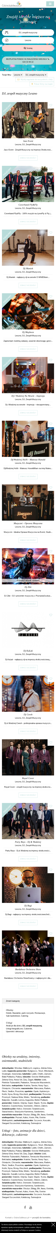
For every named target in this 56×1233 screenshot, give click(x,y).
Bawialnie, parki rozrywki (23, 1013)
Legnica (36, 1068)
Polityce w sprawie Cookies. (31, 1230)
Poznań (18, 1117)
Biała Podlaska (8, 1077)
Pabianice (25, 1082)
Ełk (38, 1114)
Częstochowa (17, 1106)
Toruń (40, 1071)
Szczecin (38, 1120)
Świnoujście (36, 1123)
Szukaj (29, 48)
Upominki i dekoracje (15, 1031)
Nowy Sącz (43, 1085)
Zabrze (44, 1106)
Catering (24, 1016)
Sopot (30, 1103)
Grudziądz (6, 1074)
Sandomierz (39, 1111)
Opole (36, 1091)
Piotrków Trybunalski (11, 1082)
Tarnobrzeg (35, 1097)
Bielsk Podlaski (41, 1100)
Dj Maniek (28, 268)
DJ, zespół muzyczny (36, 75)
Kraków (27, 1085)
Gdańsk (16, 1103)
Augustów (29, 1100)
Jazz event (28, 141)
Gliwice (37, 1106)
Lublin (34, 1074)
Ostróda (49, 1114)
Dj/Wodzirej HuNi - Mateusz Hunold (28, 459)
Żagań (30, 1080)
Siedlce (11, 1091)
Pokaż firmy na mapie (43, 84)
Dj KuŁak (28, 650)
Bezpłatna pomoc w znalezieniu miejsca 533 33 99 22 (26, 60)
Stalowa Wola (17, 1097)
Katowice (6, 1106)
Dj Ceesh (28, 714)
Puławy (19, 1077)
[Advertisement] (29, 1047)
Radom (47, 1088)
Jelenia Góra (46, 1068)
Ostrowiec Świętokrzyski (33, 1109)
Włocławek (48, 1071)
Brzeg (15, 1094)
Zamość (47, 1074)
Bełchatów (6, 1085)
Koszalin (46, 1120)
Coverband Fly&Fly (28, 204)
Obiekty (9, 1010)
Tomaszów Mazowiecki (40, 1082)
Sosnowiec (28, 1106)
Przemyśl (6, 1097)
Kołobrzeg (25, 1123)
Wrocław (18, 1068)
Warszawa (38, 1088)
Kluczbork (24, 1094)
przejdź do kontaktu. (41, 1217)
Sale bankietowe (13, 1016)
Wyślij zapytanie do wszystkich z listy (36, 79)
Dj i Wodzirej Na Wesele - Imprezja (28, 396)
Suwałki (14, 1100)
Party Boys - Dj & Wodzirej (28, 842)
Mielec (26, 1097)
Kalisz (25, 1117)
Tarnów (34, 1085)
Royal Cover (28, 778)
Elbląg (33, 1114)
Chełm (40, 1074)
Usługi (9, 1022)
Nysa (10, 1094)
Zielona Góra (7, 1080)
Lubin (4, 1071)
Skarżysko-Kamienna (24, 1111)
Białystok (6, 1100)
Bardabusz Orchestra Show (28, 969)
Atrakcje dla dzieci (13, 1026)
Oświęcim (6, 1088)
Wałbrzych (27, 1068)
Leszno (18, 75)
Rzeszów (47, 1094)
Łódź (44, 1080)
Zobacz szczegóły (28, 158)
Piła (36, 1117)
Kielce (19, 1109)
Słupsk (37, 1103)
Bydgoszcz (32, 1071)
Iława (43, 1114)
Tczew (43, 1103)
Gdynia (24, 1103)
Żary (25, 1080)
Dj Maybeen (28, 332)
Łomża (21, 1100)
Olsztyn (26, 1114)
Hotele (8, 1013)
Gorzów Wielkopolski (41, 1077)
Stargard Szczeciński (11, 1123)
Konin (31, 1117)
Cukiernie (28, 1029)
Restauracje (40, 1013)
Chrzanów (16, 1088)
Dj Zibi (28, 587)
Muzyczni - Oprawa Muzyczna (28, 523)
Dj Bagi (28, 905)
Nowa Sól (18, 1080)
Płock (4, 1091)
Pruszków (19, 1091)
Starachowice (8, 1111)
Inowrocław (16, 1074)
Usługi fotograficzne (14, 1029)
